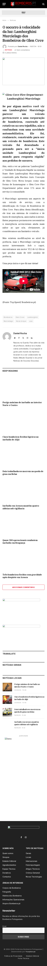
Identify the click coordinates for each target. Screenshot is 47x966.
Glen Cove (20, 317)
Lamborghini (32, 317)
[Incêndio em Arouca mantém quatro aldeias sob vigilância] (23, 490)
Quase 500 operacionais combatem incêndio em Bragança (20, 541)
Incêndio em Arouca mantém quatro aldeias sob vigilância (21, 507)
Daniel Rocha (22, 46)
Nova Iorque (21, 321)
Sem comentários (23, 50)
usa (30, 321)
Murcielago (8, 321)
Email (4, 926)
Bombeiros (8, 317)
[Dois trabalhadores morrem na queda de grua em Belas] (23, 456)
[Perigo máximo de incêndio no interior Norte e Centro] (23, 387)
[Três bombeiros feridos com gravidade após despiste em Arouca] (23, 559)
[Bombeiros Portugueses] (23, 4)
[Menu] (4, 4)
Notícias (8, 50)
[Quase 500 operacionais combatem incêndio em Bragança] (23, 525)
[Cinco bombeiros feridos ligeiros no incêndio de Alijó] (23, 422)
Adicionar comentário (23, 587)
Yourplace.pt (30, 952)
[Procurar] (43, 4)
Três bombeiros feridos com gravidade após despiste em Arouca (22, 576)
